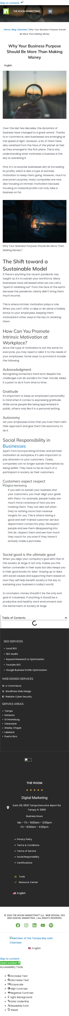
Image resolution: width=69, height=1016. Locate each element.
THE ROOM (34, 783)
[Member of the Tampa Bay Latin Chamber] (34, 940)
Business (22, 29)
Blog (14, 29)
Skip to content (10, 3)
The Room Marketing (26, 11)
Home (7, 29)
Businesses (14, 446)
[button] (50, 11)
